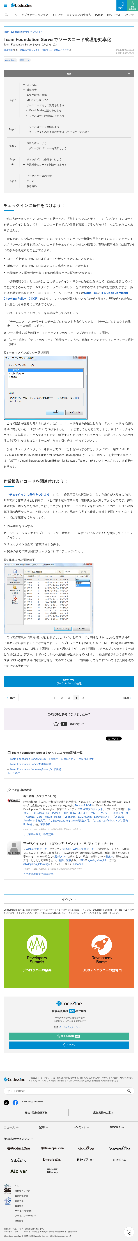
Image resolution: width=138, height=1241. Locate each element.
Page (12, 100)
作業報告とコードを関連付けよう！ (47, 164)
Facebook (78, 864)
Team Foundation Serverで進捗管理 (30, 764)
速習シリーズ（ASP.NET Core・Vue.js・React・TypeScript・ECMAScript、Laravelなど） (75, 814)
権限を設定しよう (37, 143)
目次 (69, 73)
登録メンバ (61, 856)
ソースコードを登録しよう (44, 126)
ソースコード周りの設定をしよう (45, 105)
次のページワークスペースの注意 (69, 681)
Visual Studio (10, 60)
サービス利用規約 (23, 1210)
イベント (80, 1127)
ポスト (115, 738)
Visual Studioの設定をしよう (45, 110)
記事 (68, 860)
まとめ (30, 181)
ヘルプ (18, 1185)
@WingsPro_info (97, 860)
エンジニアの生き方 (79, 14)
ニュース (9, 1127)
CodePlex (90, 293)
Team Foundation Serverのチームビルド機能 (35, 769)
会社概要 (19, 1205)
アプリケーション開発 (34, 14)
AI (16, 14)
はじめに (32, 84)
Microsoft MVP (83, 805)
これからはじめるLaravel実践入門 (69, 820)
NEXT (126, 697)
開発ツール (114, 14)
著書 (61, 860)
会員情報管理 (21, 1195)
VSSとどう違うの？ (38, 100)
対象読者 (32, 89)
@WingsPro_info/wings (36, 864)
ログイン (70, 1045)
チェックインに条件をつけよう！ (45, 159)
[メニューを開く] (5, 5)
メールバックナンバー (71, 1027)
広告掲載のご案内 (103, 1112)
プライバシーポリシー (25, 1215)
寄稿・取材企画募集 (36, 1112)
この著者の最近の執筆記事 (38, 834)
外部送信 (19, 1220)
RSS (82, 860)
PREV (12, 697)
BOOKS (115, 1127)
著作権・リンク (22, 1190)
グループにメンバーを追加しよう (48, 148)
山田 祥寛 (8, 49)
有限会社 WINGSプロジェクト (79, 849)
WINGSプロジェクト (91, 809)
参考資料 (32, 186)
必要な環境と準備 (37, 95)
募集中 (109, 856)
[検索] (6, 14)
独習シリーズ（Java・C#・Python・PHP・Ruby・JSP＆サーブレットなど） (77, 811)
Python (99, 14)
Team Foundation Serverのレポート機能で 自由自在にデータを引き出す (52, 759)
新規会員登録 (70, 1036)
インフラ (57, 14)
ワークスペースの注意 (39, 175)
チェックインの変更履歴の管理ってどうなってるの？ (59, 132)
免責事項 (19, 1200)
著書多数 (45, 824)
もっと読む (13, 773)
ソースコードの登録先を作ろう (46, 115)
